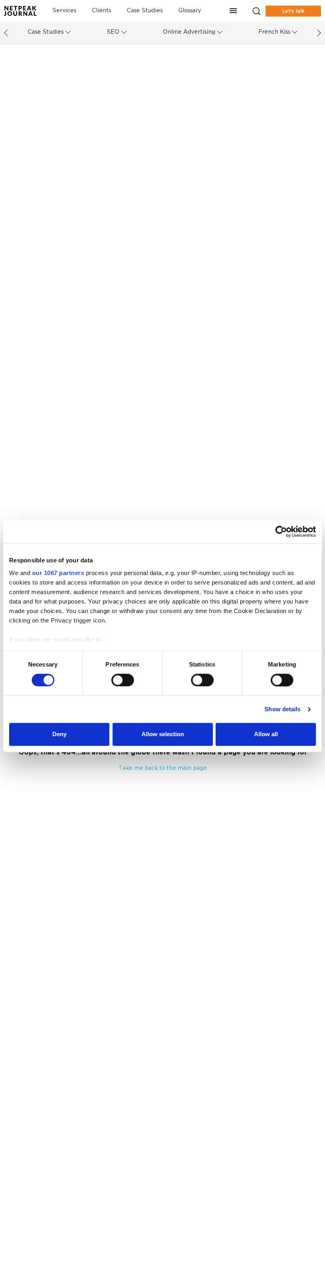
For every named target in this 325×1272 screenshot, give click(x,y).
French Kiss (274, 32)
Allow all (266, 734)
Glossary (189, 11)
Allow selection (162, 734)
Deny (59, 734)
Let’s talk (293, 11)
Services (64, 11)
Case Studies (144, 11)
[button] (233, 11)
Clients (101, 11)
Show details (282, 709)
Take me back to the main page (163, 768)
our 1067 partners (58, 572)
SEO (113, 32)
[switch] (122, 680)
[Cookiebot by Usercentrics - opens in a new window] (281, 531)
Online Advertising (189, 32)
